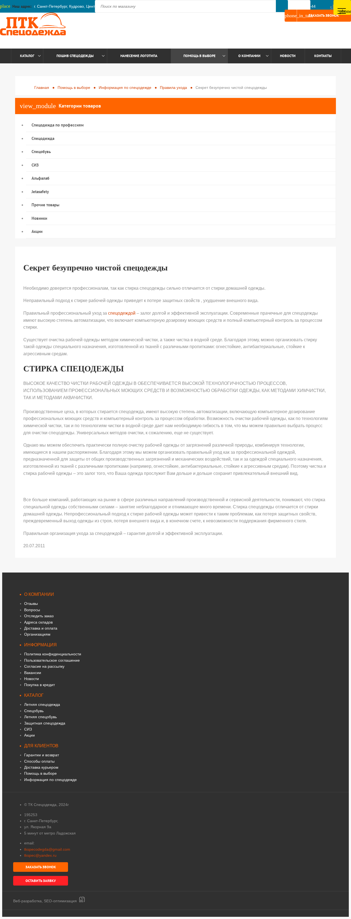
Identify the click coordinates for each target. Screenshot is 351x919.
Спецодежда (43, 138)
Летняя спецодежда (42, 704)
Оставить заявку (41, 880)
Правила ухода (173, 87)
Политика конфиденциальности (52, 654)
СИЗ (35, 165)
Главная (41, 87)
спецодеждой (121, 313)
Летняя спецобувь (40, 717)
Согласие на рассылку (44, 666)
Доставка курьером (41, 767)
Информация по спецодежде (125, 87)
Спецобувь (41, 151)
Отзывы (31, 603)
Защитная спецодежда (44, 723)
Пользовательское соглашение (52, 660)
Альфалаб (40, 178)
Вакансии (32, 672)
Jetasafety (40, 191)
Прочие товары (46, 204)
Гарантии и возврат (41, 755)
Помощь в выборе (199, 55)
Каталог (27, 55)
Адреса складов (38, 622)
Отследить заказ (38, 616)
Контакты (323, 55)
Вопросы (32, 610)
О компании (249, 55)
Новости (288, 55)
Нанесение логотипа (138, 55)
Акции (37, 231)
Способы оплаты (39, 761)
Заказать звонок (312, 15)
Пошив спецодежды (75, 55)
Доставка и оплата (40, 628)
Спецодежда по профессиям (58, 125)
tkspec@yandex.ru (40, 855)
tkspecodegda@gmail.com (47, 849)
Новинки (39, 218)
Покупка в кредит (39, 685)
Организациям (37, 634)
